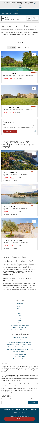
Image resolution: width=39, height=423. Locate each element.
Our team (19, 306)
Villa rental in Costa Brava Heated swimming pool (19, 349)
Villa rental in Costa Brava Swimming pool (19, 342)
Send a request (10, 131)
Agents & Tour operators (19, 327)
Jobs (19, 313)
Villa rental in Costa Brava (19, 337)
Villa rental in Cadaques (19, 352)
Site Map (25, 410)
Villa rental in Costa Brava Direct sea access (19, 347)
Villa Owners (16, 410)
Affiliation (33, 410)
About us (19, 308)
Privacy (20, 320)
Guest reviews (19, 311)
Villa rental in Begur (19, 356)
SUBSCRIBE (32, 402)
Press (19, 315)
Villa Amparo (9, 73)
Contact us (19, 419)
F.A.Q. (19, 318)
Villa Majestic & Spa (12, 240)
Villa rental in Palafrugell (19, 354)
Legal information (19, 412)
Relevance (12, 47)
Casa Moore (8, 206)
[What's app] (34, 131)
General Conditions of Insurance (20, 325)
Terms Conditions (20, 323)
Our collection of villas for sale (19, 330)
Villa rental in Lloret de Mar (19, 359)
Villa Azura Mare (10, 107)
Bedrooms (27, 47)
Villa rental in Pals (19, 340)
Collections (19, 304)
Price (19, 47)
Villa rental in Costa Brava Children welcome (19, 344)
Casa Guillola (9, 172)
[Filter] (29, 18)
